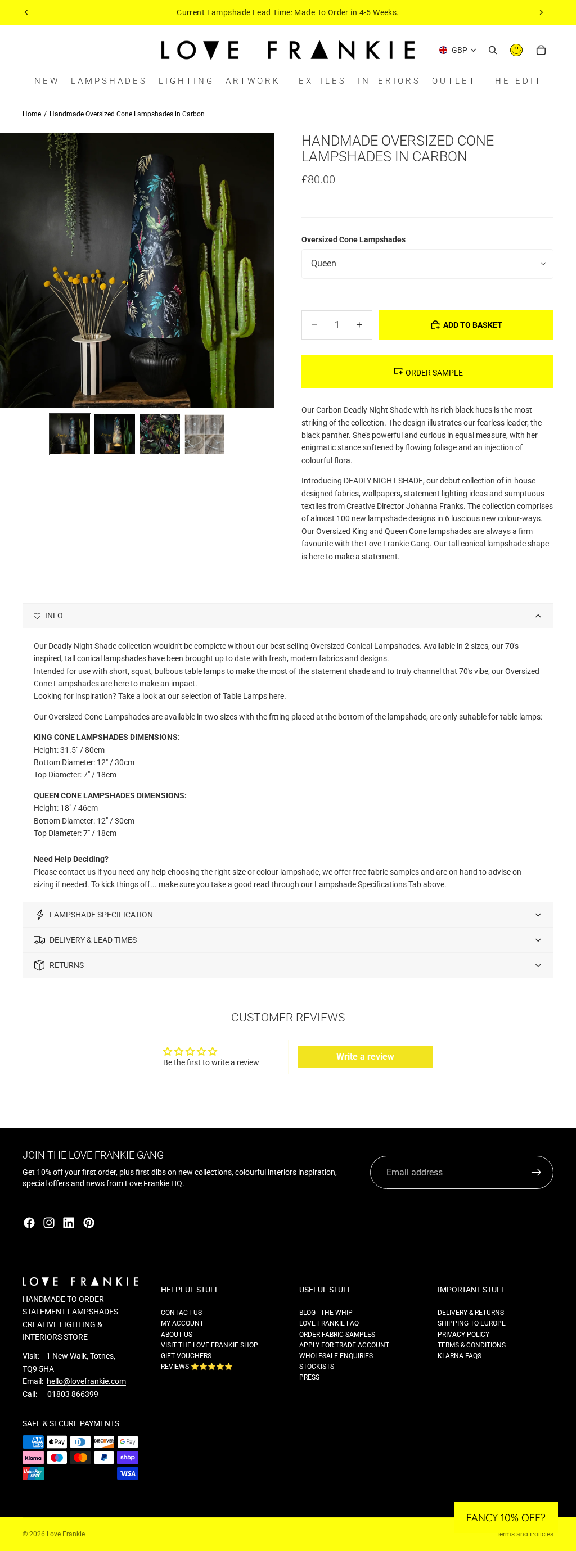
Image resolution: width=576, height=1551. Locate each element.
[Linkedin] (68, 1222)
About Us (176, 1335)
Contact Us (181, 1313)
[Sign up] (536, 1172)
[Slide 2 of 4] (114, 434)
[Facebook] (29, 1222)
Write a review (365, 1056)
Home (31, 114)
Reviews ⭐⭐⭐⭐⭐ (197, 1367)
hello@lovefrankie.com (86, 1381)
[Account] (516, 50)
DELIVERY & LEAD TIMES (93, 939)
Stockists (316, 1367)
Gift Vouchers (186, 1356)
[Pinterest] (89, 1222)
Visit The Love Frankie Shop (209, 1345)
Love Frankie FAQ (329, 1323)
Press (309, 1377)
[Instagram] (49, 1222)
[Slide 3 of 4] (160, 434)
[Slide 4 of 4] (204, 434)
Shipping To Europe (472, 1323)
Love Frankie (66, 1534)
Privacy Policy (463, 1335)
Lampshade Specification (101, 914)
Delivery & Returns (471, 1313)
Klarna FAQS (460, 1356)
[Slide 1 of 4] (70, 434)
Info (54, 615)
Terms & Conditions (472, 1345)
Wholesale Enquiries (336, 1356)
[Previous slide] (26, 12)
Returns (67, 965)
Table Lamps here (253, 695)
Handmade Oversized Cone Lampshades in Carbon (127, 114)
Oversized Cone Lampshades (354, 239)
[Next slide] (541, 12)
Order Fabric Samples (337, 1335)
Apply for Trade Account (344, 1345)
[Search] (492, 50)
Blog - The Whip (326, 1313)
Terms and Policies (525, 1534)
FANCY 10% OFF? (506, 1517)
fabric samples (393, 871)
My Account (182, 1323)
